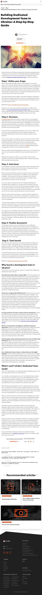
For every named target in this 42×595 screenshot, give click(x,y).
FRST (23, 580)
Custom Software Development (27, 553)
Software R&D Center (26, 551)
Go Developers (6, 585)
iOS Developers (14, 582)
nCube (2, 8)
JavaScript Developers (15, 580)
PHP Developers (6, 582)
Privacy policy (6, 566)
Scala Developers (15, 583)
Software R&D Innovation (26, 570)
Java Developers (6, 577)
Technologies (24, 545)
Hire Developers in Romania (9, 499)
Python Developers (7, 580)
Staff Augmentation (25, 548)
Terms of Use (6, 568)
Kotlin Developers (7, 578)
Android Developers (15, 577)
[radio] (16, 43)
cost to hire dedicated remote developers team (18, 109)
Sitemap (5, 570)
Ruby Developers (7, 583)
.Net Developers (14, 578)
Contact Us (5, 563)
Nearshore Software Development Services (29, 555)
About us (5, 561)
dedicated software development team (16, 77)
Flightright (24, 576)
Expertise (24, 559)
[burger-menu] (40, 1)
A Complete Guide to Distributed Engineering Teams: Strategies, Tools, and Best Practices (18, 458)
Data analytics (24, 581)
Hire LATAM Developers (26, 546)
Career (5, 565)
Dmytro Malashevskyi (23, 34)
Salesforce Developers (16, 585)
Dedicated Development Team (27, 550)
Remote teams (24, 543)
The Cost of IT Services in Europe (10, 524)
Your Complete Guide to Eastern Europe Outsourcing (31, 499)
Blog (7, 8)
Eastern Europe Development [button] (20, 39)
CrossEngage (24, 583)
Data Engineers (6, 587)
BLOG (23, 561)
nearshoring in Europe (18, 433)
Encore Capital (25, 578)
